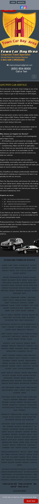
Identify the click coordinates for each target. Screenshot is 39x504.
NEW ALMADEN (10, 387)
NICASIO (23, 387)
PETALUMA (13, 402)
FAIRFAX (3, 334)
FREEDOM (10, 339)
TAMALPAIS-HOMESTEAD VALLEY (10, 452)
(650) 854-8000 (21, 68)
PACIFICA (13, 397)
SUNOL (12, 447)
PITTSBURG (5, 405)
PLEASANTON (22, 405)
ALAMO (10, 265)
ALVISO (12, 268)
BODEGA (12, 285)
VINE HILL (29, 457)
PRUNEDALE (21, 410)
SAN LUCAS (11, 432)
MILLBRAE (13, 375)
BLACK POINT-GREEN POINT (28, 283)
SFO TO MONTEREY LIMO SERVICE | (23, 474)
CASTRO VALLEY (14, 303)
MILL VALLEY (6, 375)
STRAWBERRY (6, 447)
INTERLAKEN (11, 355)
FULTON (29, 339)
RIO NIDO (5, 417)
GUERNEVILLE (30, 346)
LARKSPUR (5, 363)
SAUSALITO (4, 440)
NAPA (3, 387)
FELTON (21, 334)
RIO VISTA (11, 417)
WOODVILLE (25, 462)
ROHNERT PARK (31, 417)
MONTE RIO (33, 375)
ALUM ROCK (5, 268)
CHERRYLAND (4, 305)
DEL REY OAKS (17, 317)
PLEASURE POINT (32, 405)
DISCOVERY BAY (9, 320)
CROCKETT (24, 311)
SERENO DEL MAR (7, 442)
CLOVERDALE (25, 305)
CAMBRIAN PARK (15, 297)
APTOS (18, 270)
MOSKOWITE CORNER (8, 381)
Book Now (31, 501)
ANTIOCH (12, 270)
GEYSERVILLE (6, 343)
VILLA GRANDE (14, 457)
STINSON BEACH (32, 445)
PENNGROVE (31, 399)
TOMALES (7, 454)
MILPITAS (19, 375)
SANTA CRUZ (9, 437)
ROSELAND (18, 419)
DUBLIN (21, 320)
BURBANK (35, 290)
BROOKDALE (27, 290)
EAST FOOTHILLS (5, 324)
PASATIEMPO (14, 399)
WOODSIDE (18, 462)
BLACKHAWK (16, 283)
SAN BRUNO (10, 426)
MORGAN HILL (31, 378)
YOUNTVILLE (33, 462)
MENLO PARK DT (32, 373)
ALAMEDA (4, 265)
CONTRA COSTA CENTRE (16, 308)
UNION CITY (22, 454)
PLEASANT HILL (13, 405)
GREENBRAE (5, 346)
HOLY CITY (30, 351)
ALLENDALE (33, 265)
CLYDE (31, 305)
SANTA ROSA (17, 437)
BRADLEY (34, 288)
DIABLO (24, 317)
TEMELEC (30, 452)
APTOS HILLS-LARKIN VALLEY (28, 270)
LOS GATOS (8, 368)
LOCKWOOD (33, 363)
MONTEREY (17, 378)
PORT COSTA (27, 407)
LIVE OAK (18, 363)
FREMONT (16, 339)
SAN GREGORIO (14, 429)
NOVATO (16, 390)
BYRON (24, 293)
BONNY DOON (33, 285)
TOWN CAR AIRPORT (25, 484)
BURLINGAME (17, 293)
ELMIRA (14, 329)
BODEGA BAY (19, 285)
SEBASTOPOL (34, 440)
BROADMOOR (20, 290)
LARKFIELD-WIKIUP (30, 360)
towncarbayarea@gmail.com (21, 65)
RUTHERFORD (30, 419)
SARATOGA (34, 437)
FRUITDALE (23, 339)
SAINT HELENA (6, 424)
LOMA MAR (12, 366)
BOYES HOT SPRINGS (25, 288)
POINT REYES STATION (8, 407)
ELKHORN (8, 329)
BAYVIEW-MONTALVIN (16, 277)
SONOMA (21, 442)
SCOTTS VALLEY (12, 440)
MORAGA (23, 378)
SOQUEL (27, 442)
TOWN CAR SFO (23, 487)
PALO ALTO (7, 399)
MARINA (3, 373)
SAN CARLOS (17, 426)
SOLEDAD (15, 442)
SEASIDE (27, 440)
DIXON (16, 320)
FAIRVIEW (16, 334)
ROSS (23, 419)
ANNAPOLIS (5, 270)
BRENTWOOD (5, 290)
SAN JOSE (22, 429)
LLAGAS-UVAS (4, 366)
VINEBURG (22, 457)
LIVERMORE (25, 363)
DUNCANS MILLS (29, 320)
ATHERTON (23, 273)
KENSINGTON (32, 355)
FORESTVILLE (25, 336)
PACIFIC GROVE (6, 397)
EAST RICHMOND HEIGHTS (28, 324)
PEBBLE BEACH (23, 399)
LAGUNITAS (21, 360)
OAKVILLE (34, 390)
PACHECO (19, 397)
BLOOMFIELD (5, 285)
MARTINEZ (24, 373)
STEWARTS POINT (21, 445)
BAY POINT (6, 277)
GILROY (13, 343)
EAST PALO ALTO (15, 324)
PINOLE (34, 402)
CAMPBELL (23, 297)
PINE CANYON (28, 402)
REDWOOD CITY (5, 414)
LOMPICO (19, 366)
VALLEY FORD (5, 457)
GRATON (33, 343)
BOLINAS (25, 285)
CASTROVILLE (23, 303)
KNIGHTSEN (25, 358)
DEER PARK (32, 315)
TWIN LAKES (14, 454)
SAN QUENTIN (6, 434)
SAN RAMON (22, 434)
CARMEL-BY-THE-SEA (20, 300)
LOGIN (13, 2)
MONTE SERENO (8, 378)
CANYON (5, 300)
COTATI (13, 311)
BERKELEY (24, 280)
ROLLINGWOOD (9, 419)
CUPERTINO (30, 311)
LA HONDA (32, 358)
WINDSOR (4, 462)
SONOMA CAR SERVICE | (17, 480)
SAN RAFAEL (14, 434)
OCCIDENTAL (16, 393)
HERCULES (26, 348)
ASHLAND (16, 273)
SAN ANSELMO (30, 424)
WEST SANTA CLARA (31, 460)
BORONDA (5, 288)
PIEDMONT (19, 402)
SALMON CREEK (20, 424)
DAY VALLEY (25, 315)
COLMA (36, 305)
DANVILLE (10, 315)
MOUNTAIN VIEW (24, 383)
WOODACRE (11, 462)
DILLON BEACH (31, 317)
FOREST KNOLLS (16, 336)
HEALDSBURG (19, 348)
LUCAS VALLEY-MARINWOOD (26, 368)
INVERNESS (19, 355)
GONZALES (27, 343)
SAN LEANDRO (29, 429)
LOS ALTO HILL (27, 366)
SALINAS (13, 424)
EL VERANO (27, 327)
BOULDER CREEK (13, 288)
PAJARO (25, 397)
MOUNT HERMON (14, 383)
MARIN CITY (10, 373)
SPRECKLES (12, 445)
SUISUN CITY (25, 447)
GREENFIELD (12, 346)
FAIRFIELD (9, 334)
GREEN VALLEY (21, 346)
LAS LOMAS (12, 363)
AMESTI (29, 268)
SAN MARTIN (18, 432)
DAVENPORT (17, 315)
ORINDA (23, 393)
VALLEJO (35, 454)
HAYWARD (11, 348)
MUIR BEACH (33, 383)
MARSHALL (17, 373)
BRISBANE (12, 290)
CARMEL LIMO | (24, 477)
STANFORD (18, 447)
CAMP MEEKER (31, 297)
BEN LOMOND (12, 280)
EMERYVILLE (30, 329)
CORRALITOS (27, 308)
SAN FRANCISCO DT (27, 426)
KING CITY (18, 358)
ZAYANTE (19, 465)
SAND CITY (29, 434)
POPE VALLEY (19, 407)
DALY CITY (4, 315)
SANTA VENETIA (26, 437)
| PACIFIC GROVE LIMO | (13, 477)
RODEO (24, 417)
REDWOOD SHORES (16, 414)
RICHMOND (26, 414)
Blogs (34, 497)
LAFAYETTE (14, 360)
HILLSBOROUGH (21, 351)
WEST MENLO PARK (19, 460)
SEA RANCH (21, 440)
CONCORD (6, 308)
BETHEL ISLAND (32, 280)
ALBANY (15, 265)
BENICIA (18, 280)
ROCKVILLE (18, 417)
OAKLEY (28, 390)
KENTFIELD (4, 358)
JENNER (25, 355)
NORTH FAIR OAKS (31, 387)
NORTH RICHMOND (7, 390)
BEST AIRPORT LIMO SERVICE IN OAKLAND (14, 469)
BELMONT (26, 277)
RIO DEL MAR (34, 414)
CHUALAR (11, 305)
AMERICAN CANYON (20, 268)
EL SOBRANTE (19, 327)
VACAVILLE (29, 454)
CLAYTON (18, 305)
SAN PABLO (34, 432)
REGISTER (21, 2)
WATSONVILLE (10, 460)
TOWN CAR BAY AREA (9, 484)
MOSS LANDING (27, 381)
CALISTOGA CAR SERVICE (31, 480)
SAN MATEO (26, 432)
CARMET (6, 303)
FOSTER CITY (33, 336)
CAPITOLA (11, 300)
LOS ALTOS (35, 366)
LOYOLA (14, 368)
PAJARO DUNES (32, 397)
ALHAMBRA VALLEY (24, 265)
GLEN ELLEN (19, 343)
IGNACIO (4, 355)
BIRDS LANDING (7, 283)
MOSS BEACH (18, 381)
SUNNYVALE (33, 447)
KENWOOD (11, 358)
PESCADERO (5, 402)
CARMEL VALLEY (31, 300)
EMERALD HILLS (21, 329)
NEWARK (17, 387)
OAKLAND (22, 390)
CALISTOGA (6, 297)
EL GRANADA (11, 327)
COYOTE (17, 311)
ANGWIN (34, 268)
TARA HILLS (23, 452)
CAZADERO (31, 303)
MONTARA (26, 375)
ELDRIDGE (34, 327)
